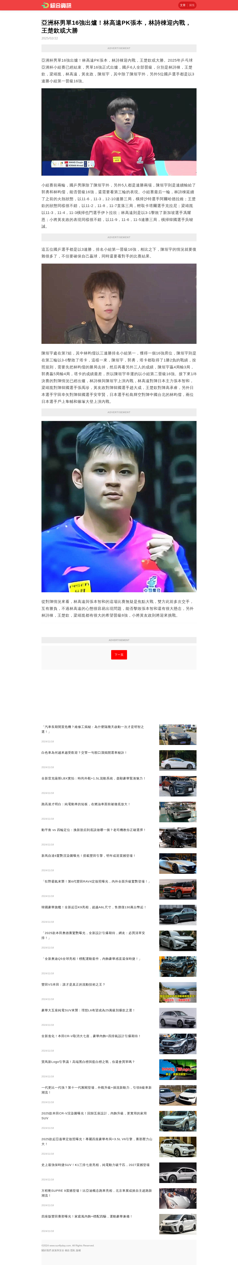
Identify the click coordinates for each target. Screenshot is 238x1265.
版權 (78, 1250)
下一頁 (119, 654)
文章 (183, 5)
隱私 (72, 1250)
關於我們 (46, 1250)
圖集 (192, 5)
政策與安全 (58, 1250)
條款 (67, 1250)
